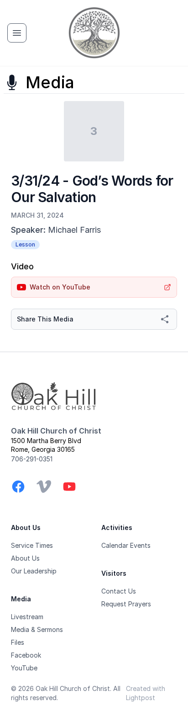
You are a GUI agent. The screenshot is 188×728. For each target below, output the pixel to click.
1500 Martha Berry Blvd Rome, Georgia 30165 (46, 445)
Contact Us (118, 591)
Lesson (25, 244)
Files (17, 642)
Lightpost (140, 697)
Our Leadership (34, 571)
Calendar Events (126, 545)
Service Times (32, 545)
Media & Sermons (37, 629)
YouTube (24, 668)
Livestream (27, 617)
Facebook (26, 655)
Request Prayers (126, 604)
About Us (25, 558)
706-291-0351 (31, 459)
